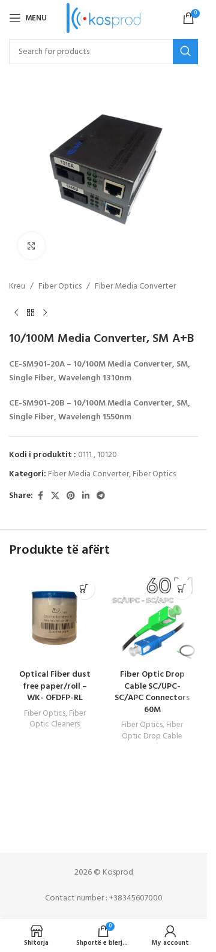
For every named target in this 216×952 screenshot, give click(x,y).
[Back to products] (30, 312)
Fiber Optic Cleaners (57, 719)
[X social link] (55, 496)
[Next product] (45, 312)
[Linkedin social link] (86, 496)
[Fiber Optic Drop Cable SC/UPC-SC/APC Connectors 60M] (153, 618)
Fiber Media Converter (135, 286)
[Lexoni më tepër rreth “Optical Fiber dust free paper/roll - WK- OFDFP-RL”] (84, 588)
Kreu (17, 286)
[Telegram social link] (101, 496)
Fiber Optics (60, 286)
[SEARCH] (185, 51)
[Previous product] (16, 312)
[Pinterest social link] (71, 496)
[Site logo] (103, 18)
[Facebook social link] (40, 496)
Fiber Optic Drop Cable (152, 731)
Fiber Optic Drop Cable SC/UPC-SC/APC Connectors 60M (152, 692)
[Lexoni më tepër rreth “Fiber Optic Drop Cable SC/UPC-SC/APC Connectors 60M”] (181, 588)
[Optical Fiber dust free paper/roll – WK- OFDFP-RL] (55, 618)
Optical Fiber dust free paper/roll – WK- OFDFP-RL (55, 686)
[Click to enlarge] (31, 245)
